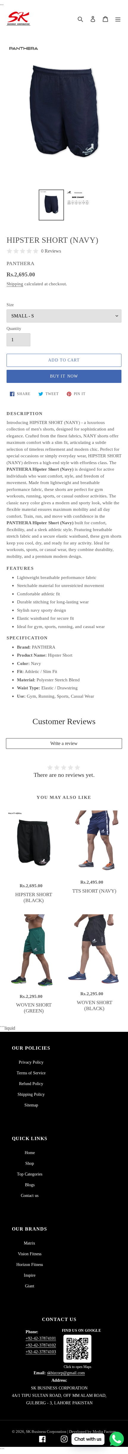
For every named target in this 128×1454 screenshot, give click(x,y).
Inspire (29, 1275)
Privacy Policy (31, 1062)
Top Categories (29, 1174)
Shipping (15, 283)
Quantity (14, 328)
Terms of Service (31, 1073)
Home (30, 1153)
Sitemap (31, 1105)
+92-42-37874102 (41, 1345)
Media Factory (104, 1431)
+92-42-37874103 (41, 1352)
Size (10, 305)
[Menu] (118, 18)
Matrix (29, 1243)
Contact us (29, 1195)
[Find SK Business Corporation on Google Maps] (77, 1349)
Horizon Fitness (29, 1264)
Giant (29, 1286)
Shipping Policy (31, 1094)
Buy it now (64, 376)
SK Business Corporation (46, 1431)
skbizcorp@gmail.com (66, 1373)
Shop (29, 1163)
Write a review (64, 743)
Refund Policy (31, 1083)
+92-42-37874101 (41, 1338)
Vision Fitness (29, 1254)
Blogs (30, 1185)
